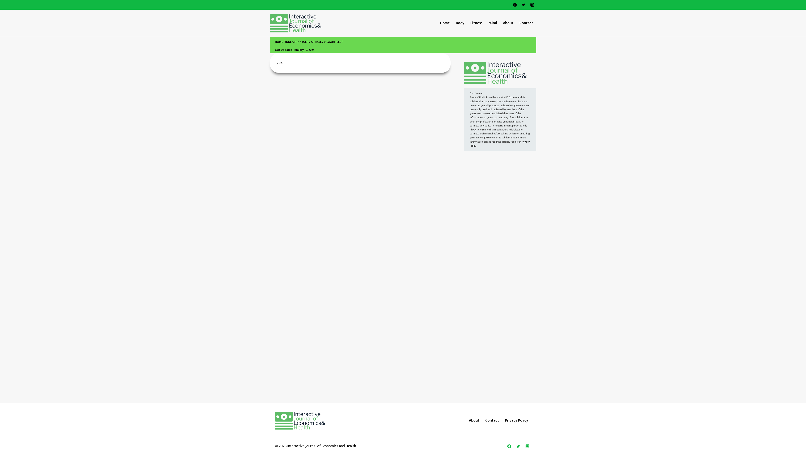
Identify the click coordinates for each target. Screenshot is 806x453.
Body (460, 23)
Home (445, 23)
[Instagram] (532, 5)
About (508, 23)
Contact (526, 23)
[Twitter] (523, 5)
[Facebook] (515, 5)
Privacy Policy (516, 421)
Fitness (476, 23)
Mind (493, 23)
